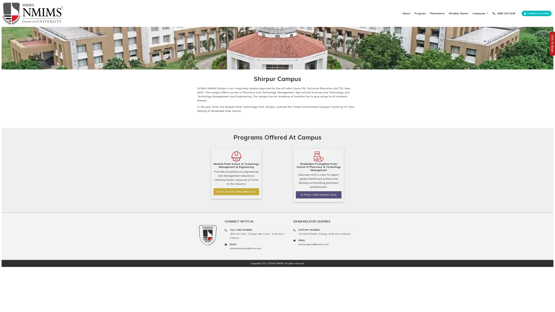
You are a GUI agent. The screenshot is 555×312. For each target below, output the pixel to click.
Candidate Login (538, 13)
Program (420, 13)
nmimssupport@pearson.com (313, 244)
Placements (437, 13)
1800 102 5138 (505, 13)
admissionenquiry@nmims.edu (245, 248)
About (406, 13)
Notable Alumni (458, 13)
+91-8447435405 (308, 234)
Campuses (479, 13)
